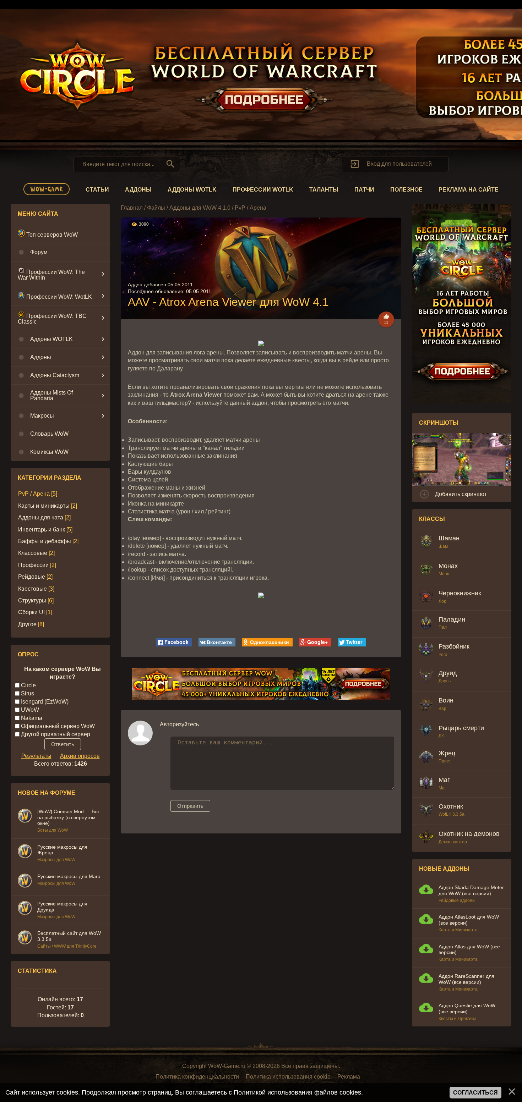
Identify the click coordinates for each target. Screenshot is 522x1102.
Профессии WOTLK (263, 190)
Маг (444, 779)
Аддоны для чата (40, 517)
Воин (446, 700)
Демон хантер (453, 841)
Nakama (31, 718)
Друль (445, 680)
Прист (445, 761)
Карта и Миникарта (458, 929)
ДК (441, 735)
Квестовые (32, 589)
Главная (132, 208)
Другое (27, 624)
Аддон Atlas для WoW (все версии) (469, 949)
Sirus (27, 693)
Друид (448, 673)
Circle (28, 685)
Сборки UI (31, 612)
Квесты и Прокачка (458, 1018)
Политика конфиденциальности (197, 1077)
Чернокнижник (460, 593)
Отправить (190, 806)
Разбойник (454, 646)
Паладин (452, 619)
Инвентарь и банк (41, 530)
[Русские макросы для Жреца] (25, 852)
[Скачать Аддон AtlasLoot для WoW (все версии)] (426, 920)
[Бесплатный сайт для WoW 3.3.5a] (25, 938)
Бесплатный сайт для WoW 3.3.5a (69, 936)
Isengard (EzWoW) (45, 701)
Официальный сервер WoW (58, 726)
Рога (443, 654)
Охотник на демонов (469, 833)
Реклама (348, 1077)
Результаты (36, 756)
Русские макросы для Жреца (62, 850)
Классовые (32, 553)
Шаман (449, 538)
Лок (442, 601)
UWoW (30, 709)
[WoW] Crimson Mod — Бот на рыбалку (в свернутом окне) (68, 817)
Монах (448, 565)
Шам (443, 546)
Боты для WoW (52, 830)
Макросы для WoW (56, 859)
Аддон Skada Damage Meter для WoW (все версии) (471, 890)
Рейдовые (31, 577)
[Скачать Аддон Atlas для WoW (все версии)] (426, 949)
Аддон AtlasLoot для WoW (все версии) (469, 920)
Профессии (33, 565)
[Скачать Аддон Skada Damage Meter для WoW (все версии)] (426, 890)
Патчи (364, 190)
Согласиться (475, 1093)
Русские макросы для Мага (68, 876)
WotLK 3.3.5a (451, 814)
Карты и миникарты (44, 506)
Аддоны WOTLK (192, 190)
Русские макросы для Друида (62, 907)
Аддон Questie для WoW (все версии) (467, 1008)
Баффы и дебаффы (44, 541)
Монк (444, 573)
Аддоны (138, 190)
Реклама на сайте (469, 190)
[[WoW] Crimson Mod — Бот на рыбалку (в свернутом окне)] (25, 817)
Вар (442, 708)
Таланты (323, 190)
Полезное (406, 190)
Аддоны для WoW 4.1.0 (199, 208)
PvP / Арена (34, 494)
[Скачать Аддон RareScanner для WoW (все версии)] (426, 979)
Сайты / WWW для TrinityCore (67, 946)
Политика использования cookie (288, 1077)
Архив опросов (80, 756)
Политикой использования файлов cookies (297, 1092)
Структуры (32, 600)
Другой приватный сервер (55, 734)
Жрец (447, 753)
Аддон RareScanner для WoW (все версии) (466, 979)
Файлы (156, 208)
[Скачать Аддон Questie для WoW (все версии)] (426, 1008)
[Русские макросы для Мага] (25, 882)
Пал (443, 627)
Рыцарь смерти (461, 728)
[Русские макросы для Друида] (25, 909)
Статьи (97, 190)
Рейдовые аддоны (457, 900)
